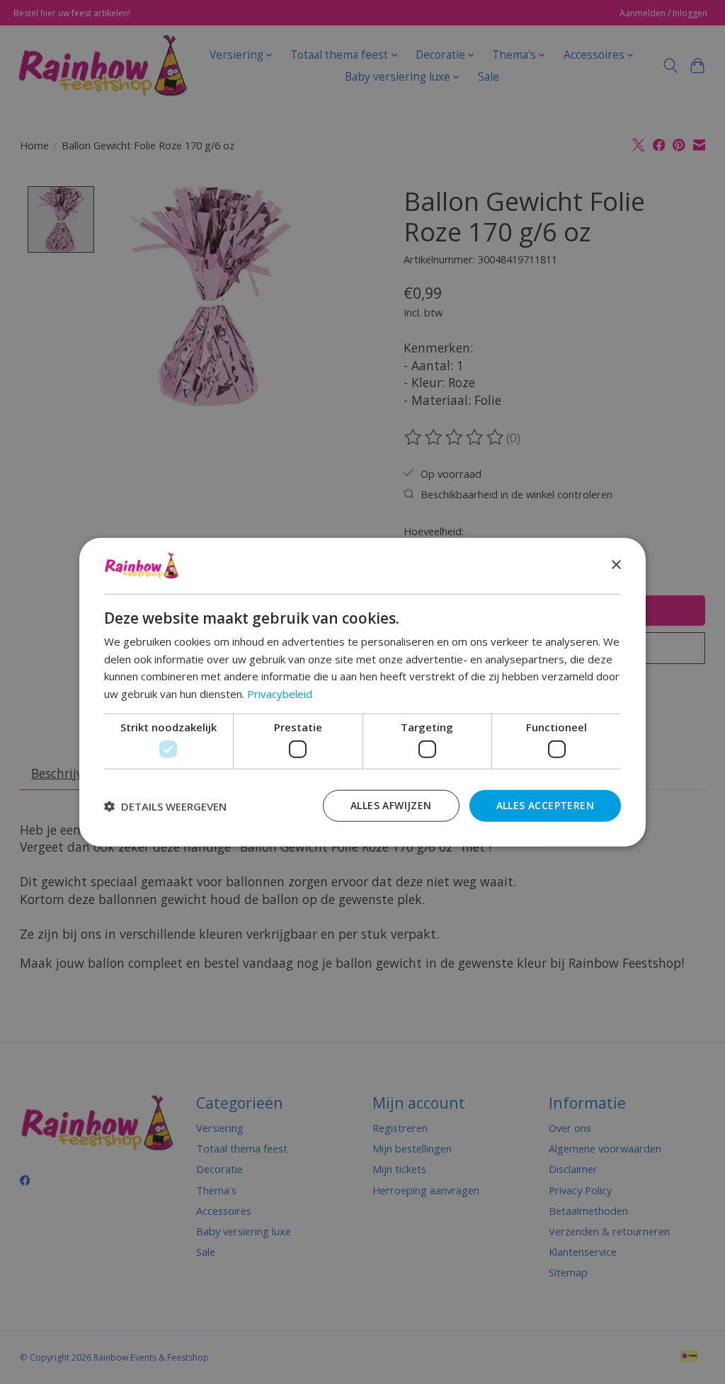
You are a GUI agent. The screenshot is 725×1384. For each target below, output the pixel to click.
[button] (165, 805)
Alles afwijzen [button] (391, 805)
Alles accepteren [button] (545, 805)
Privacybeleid (279, 694)
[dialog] (362, 692)
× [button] (615, 565)
